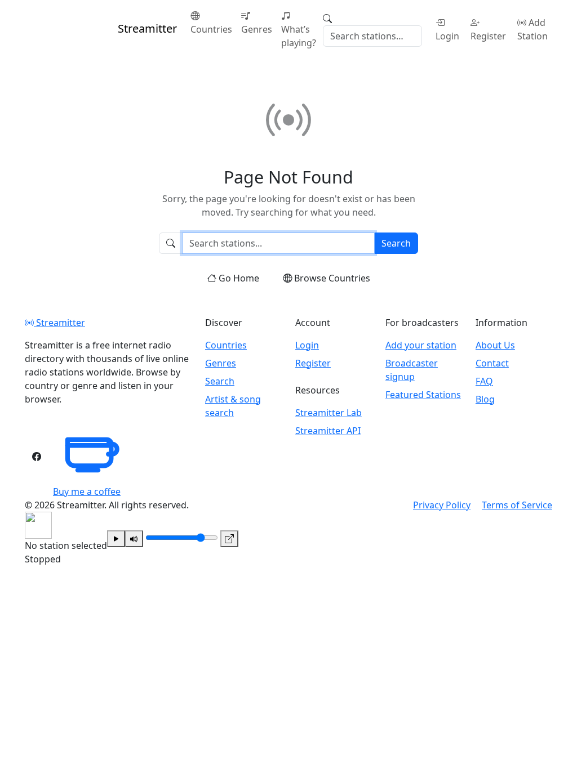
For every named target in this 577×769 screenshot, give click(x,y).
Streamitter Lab (328, 412)
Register (488, 36)
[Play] (116, 538)
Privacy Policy (442, 505)
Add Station (532, 29)
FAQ (484, 381)
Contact (492, 363)
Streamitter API (328, 430)
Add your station (420, 345)
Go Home (239, 278)
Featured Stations (423, 394)
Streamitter (59, 322)
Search (396, 243)
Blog (485, 399)
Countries (211, 29)
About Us (495, 345)
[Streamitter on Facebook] (36, 456)
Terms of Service (517, 505)
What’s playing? (298, 36)
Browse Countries (332, 278)
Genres (256, 29)
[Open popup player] (229, 538)
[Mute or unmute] (134, 538)
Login (447, 36)
